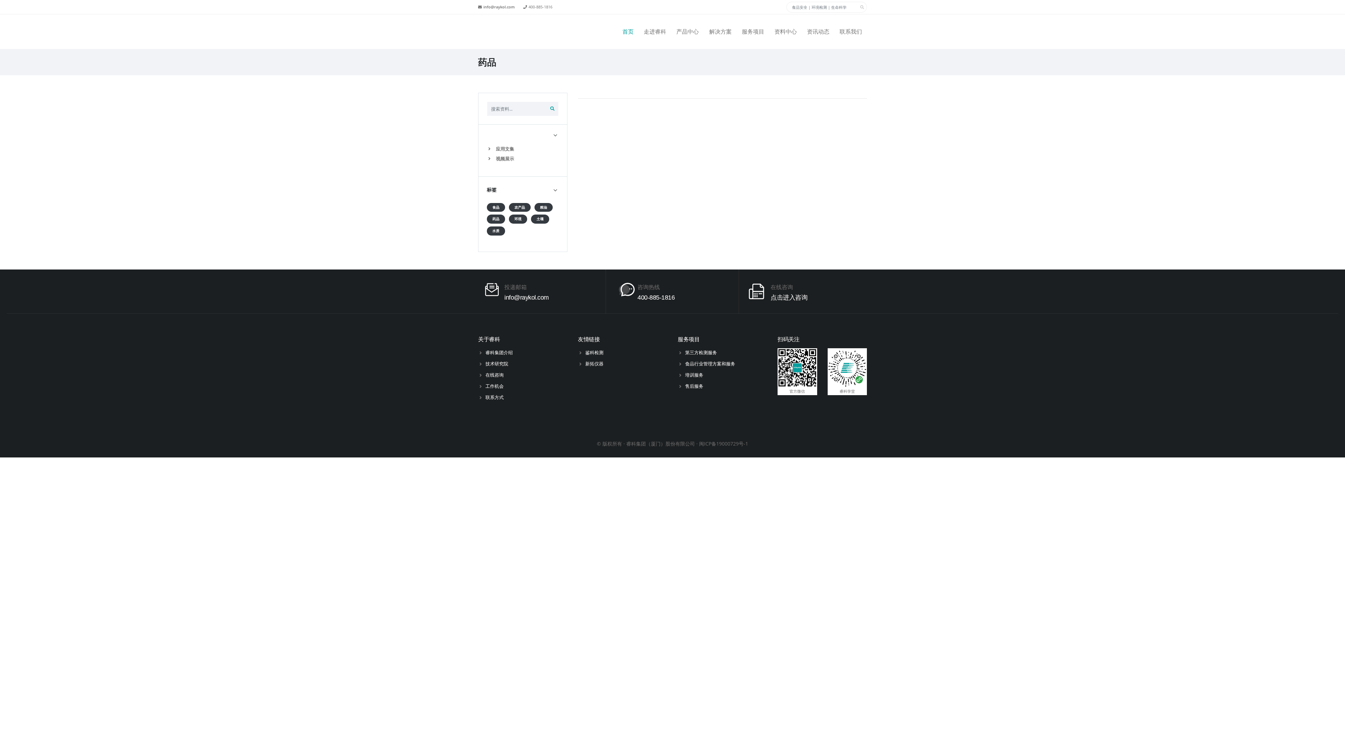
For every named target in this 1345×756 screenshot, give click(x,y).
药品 (495, 219)
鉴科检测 (594, 352)
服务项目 (753, 32)
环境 (518, 219)
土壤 (540, 219)
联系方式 (494, 397)
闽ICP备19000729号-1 (723, 443)
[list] (491, 149)
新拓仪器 (594, 363)
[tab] (522, 135)
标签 (491, 189)
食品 (495, 207)
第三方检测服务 (701, 352)
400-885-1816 (540, 7)
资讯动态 (818, 32)
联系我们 (851, 32)
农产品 (520, 207)
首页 (628, 32)
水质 (495, 231)
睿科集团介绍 (499, 352)
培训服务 (694, 375)
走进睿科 (655, 32)
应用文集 (504, 149)
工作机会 (494, 386)
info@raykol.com (499, 7)
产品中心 (687, 32)
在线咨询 (494, 375)
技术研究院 (496, 363)
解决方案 (720, 32)
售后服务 (694, 386)
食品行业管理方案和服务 (710, 363)
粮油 (543, 207)
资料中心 (785, 32)
